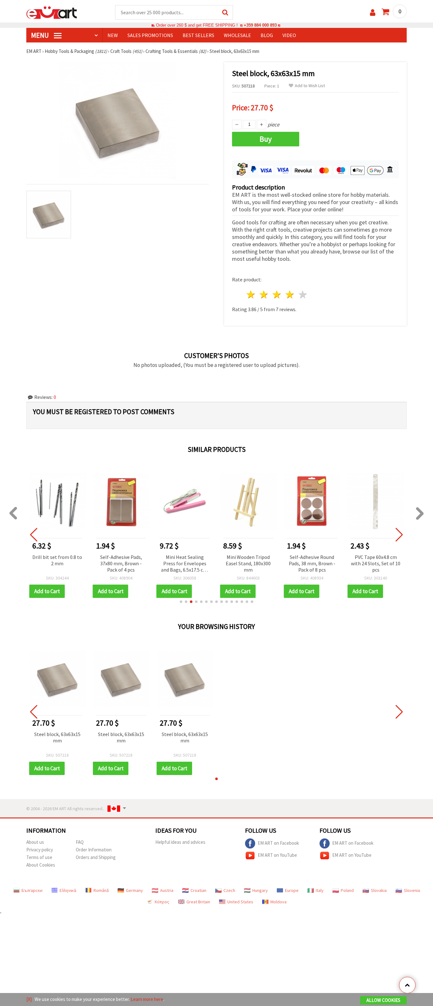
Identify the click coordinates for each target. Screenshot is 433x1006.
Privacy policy (39, 850)
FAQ (80, 842)
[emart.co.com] (51, 12)
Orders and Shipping (96, 857)
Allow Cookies (383, 1000)
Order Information (94, 850)
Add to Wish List (310, 85)
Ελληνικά (68, 890)
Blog (267, 35)
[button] (181, 601)
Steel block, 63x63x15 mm (57, 737)
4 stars (289, 294)
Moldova (278, 902)
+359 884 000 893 (260, 25)
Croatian (198, 890)
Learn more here (147, 999)
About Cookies (40, 865)
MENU (40, 35)
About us (35, 842)
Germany (134, 890)
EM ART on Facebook (278, 843)
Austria (166, 890)
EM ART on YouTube (277, 855)
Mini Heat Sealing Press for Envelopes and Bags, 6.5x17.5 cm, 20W (185, 564)
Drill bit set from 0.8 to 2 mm (57, 560)
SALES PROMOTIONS (150, 35)
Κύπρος (162, 902)
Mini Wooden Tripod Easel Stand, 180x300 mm (248, 563)
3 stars (277, 294)
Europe (292, 890)
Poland (347, 890)
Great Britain (198, 902)
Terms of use (39, 857)
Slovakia (379, 890)
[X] (29, 999)
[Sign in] (372, 12)
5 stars (302, 294)
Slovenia (412, 890)
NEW (112, 35)
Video (289, 35)
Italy (320, 890)
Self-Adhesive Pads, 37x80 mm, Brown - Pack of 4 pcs (121, 563)
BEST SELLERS (198, 35)
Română (101, 890)
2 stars (264, 294)
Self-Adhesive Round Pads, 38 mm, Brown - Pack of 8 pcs (312, 563)
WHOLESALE (237, 35)
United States (240, 902)
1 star (251, 294)
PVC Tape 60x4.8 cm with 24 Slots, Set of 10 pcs (375, 563)
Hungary (260, 890)
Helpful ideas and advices (180, 842)
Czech (229, 890)
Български (32, 890)
